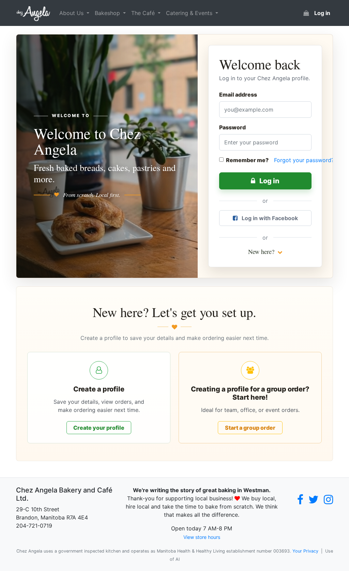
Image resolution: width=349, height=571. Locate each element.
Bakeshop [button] (108, 13)
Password (232, 127)
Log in (268, 181)
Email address (238, 94)
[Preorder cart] (306, 13)
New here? (262, 251)
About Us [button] (72, 13)
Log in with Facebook (269, 218)
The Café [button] (143, 13)
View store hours (201, 537)
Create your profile (98, 427)
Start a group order (250, 427)
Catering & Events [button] (190, 13)
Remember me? (247, 160)
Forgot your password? (304, 160)
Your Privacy (305, 551)
